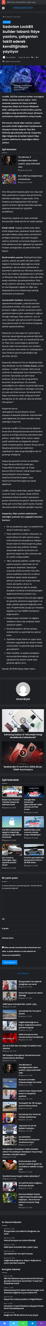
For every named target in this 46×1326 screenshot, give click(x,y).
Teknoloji (16, 17)
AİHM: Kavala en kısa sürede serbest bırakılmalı (31, 1035)
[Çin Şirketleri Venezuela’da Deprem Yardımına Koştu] (10, 1140)
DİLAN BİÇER (11, 57)
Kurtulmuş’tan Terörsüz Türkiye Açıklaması (30, 1115)
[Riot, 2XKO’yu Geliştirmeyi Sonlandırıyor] (9, 179)
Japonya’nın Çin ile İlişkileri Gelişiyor (27, 1127)
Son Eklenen (23, 973)
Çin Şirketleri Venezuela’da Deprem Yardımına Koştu (29, 1140)
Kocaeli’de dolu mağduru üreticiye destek (30, 1184)
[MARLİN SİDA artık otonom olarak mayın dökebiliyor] (34, 821)
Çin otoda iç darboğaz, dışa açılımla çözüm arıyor (9, 861)
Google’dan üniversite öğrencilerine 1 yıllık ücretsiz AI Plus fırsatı (33, 804)
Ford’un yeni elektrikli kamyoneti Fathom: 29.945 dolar (34, 860)
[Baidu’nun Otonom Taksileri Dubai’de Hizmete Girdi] (12, 791)
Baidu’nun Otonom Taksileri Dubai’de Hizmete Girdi (11, 802)
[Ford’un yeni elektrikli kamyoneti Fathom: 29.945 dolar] (34, 849)
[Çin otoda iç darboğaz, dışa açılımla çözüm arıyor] (12, 849)
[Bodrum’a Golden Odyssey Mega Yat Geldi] (10, 1083)
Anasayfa (8, 17)
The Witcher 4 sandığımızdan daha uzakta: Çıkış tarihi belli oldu (30, 1068)
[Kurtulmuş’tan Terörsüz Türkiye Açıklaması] (10, 1118)
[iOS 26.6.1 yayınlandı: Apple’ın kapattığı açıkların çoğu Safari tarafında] (12, 821)
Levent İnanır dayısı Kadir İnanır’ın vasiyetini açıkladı (30, 1093)
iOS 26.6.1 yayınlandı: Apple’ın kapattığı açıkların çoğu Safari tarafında (11, 833)
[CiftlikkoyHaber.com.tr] (23, 7)
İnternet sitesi (7, 938)
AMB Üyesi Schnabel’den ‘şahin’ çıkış (21, 2)
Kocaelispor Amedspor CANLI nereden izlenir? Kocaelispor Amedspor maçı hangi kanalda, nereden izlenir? (22, 1152)
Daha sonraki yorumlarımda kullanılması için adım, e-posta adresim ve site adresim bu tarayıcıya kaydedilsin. (21, 951)
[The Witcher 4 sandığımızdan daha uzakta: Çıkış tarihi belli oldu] (9, 160)
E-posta (6, 928)
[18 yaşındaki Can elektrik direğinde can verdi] (10, 985)
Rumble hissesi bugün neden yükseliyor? (21, 1176)
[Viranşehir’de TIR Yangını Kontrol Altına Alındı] (10, 1106)
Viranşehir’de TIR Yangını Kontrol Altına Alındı (30, 1104)
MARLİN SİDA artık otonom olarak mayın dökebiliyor (32, 832)
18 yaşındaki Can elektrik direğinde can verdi (30, 982)
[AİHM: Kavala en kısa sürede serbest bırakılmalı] (10, 1038)
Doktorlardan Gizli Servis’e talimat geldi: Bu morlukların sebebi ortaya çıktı (31, 1165)
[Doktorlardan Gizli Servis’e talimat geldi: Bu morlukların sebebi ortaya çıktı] (10, 1165)
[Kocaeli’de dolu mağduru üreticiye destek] (10, 1186)
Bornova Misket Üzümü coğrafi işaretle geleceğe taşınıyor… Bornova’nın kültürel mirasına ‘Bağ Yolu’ (30, 1199)
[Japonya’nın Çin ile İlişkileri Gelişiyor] (10, 1129)
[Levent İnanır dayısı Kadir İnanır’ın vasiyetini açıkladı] (10, 1094)
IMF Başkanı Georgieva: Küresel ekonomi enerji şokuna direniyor (21, 1056)
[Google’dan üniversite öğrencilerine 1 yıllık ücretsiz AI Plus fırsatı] (34, 791)
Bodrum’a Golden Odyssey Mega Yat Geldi (30, 1081)
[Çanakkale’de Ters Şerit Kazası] (10, 1014)
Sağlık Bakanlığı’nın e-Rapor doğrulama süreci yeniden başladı (30, 1025)
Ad (4, 919)
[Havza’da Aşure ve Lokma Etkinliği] (10, 996)
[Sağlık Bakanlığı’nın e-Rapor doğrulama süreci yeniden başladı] (10, 1025)
